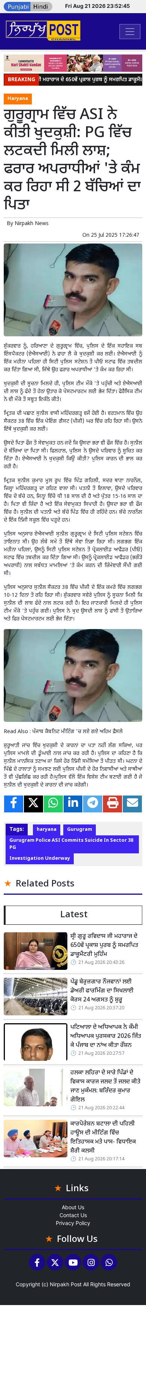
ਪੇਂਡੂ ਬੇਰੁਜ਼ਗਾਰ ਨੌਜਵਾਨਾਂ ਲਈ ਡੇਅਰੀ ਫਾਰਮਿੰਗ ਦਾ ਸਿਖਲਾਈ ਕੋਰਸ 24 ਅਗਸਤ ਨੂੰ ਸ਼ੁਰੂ (102, 991)
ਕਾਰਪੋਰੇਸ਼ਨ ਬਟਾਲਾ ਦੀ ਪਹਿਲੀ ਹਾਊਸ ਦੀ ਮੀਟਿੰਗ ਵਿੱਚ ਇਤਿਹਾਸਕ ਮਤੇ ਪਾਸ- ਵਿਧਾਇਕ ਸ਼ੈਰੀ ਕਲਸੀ (103, 1137)
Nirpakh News (32, 223)
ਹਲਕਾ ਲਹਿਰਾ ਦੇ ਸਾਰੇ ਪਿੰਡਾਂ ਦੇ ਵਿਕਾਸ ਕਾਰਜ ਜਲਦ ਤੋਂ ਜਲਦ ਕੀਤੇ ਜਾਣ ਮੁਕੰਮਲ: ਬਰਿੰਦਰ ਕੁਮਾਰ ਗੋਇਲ (105, 1086)
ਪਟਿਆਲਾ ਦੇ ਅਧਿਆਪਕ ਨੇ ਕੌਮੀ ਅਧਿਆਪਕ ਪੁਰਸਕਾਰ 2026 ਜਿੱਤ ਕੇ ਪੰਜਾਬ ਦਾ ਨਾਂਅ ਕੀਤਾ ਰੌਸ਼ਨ (105, 1037)
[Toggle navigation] (129, 31)
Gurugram (79, 830)
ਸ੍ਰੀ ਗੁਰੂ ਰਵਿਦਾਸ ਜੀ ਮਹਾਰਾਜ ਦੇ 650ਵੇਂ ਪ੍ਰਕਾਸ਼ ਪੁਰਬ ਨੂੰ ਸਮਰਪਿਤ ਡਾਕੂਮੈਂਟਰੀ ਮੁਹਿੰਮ (104, 946)
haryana (47, 830)
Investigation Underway (39, 859)
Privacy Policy (73, 1223)
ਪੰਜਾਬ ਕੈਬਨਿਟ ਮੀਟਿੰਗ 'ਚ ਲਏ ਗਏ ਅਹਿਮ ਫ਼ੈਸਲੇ (77, 731)
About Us (73, 1207)
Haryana (17, 99)
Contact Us (73, 1215)
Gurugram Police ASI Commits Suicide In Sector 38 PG (71, 844)
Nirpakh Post (66, 1284)
